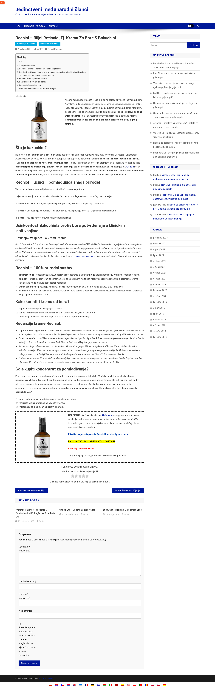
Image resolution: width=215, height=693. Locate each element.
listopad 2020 (160, 290)
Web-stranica (25, 611)
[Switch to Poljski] (134, 685)
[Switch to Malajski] (128, 685)
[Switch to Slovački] (152, 685)
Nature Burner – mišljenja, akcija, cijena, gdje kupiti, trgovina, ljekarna (129, 490)
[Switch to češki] (63, 685)
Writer (40, 49)
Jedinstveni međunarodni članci (51, 9)
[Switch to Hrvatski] (57, 685)
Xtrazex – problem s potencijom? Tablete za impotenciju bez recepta (175, 125)
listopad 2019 (160, 302)
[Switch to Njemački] (93, 685)
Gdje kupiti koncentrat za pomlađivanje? (37, 88)
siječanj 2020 (160, 296)
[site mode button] (191, 25)
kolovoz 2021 (160, 243)
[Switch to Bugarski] (51, 685)
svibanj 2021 (159, 261)
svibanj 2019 (159, 319)
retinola (130, 166)
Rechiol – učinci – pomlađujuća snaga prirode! (40, 69)
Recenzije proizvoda (34, 26)
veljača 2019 (159, 331)
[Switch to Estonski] (81, 685)
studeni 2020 (160, 284)
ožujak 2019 (159, 325)
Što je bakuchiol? (27, 65)
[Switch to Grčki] (99, 685)
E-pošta (24, 596)
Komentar (24, 548)
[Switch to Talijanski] (110, 685)
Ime (27, 581)
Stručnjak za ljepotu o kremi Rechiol (38, 75)
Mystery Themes (46, 678)
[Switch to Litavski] (122, 685)
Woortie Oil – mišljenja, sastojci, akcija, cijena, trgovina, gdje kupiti (176, 135)
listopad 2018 (160, 337)
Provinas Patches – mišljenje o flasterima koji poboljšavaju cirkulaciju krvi (35, 513)
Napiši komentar (55, 49)
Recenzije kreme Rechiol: (30, 85)
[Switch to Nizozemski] (69, 685)
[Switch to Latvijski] (116, 685)
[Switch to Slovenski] (158, 685)
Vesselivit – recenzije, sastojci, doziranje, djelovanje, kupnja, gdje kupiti (174, 85)
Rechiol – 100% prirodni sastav (33, 78)
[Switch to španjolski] (164, 685)
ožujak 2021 (159, 267)
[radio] (72, 476)
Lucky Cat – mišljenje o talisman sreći (122, 510)
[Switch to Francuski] (87, 685)
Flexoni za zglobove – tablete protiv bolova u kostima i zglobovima (175, 145)
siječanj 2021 (160, 278)
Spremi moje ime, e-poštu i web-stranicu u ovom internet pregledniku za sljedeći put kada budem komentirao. (27, 641)
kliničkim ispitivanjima (85, 256)
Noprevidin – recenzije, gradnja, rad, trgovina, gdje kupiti (175, 105)
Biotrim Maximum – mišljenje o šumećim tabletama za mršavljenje (173, 65)
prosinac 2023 (160, 237)
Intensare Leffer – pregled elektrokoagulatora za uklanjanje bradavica (176, 154)
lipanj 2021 (158, 255)
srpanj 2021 (159, 249)
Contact (53, 26)
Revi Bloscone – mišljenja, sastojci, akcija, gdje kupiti (174, 75)
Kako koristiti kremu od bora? (32, 82)
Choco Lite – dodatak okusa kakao (77, 510)
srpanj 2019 (159, 308)
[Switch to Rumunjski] (146, 685)
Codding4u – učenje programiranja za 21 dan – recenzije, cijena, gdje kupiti (175, 115)
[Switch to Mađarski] (105, 685)
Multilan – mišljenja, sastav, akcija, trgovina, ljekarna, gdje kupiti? (175, 95)
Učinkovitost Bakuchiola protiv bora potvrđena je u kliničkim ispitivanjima (52, 72)
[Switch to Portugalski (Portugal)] (140, 685)
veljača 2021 (159, 272)
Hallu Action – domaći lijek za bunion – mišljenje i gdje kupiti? (34, 490)
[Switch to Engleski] (75, 685)
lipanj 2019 (158, 313)
